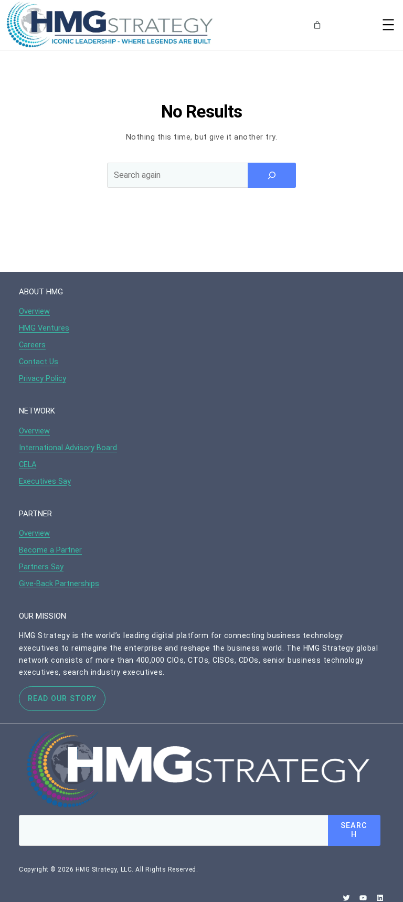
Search (354, 830)
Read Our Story (62, 698)
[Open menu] (388, 24)
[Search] (352, 25)
